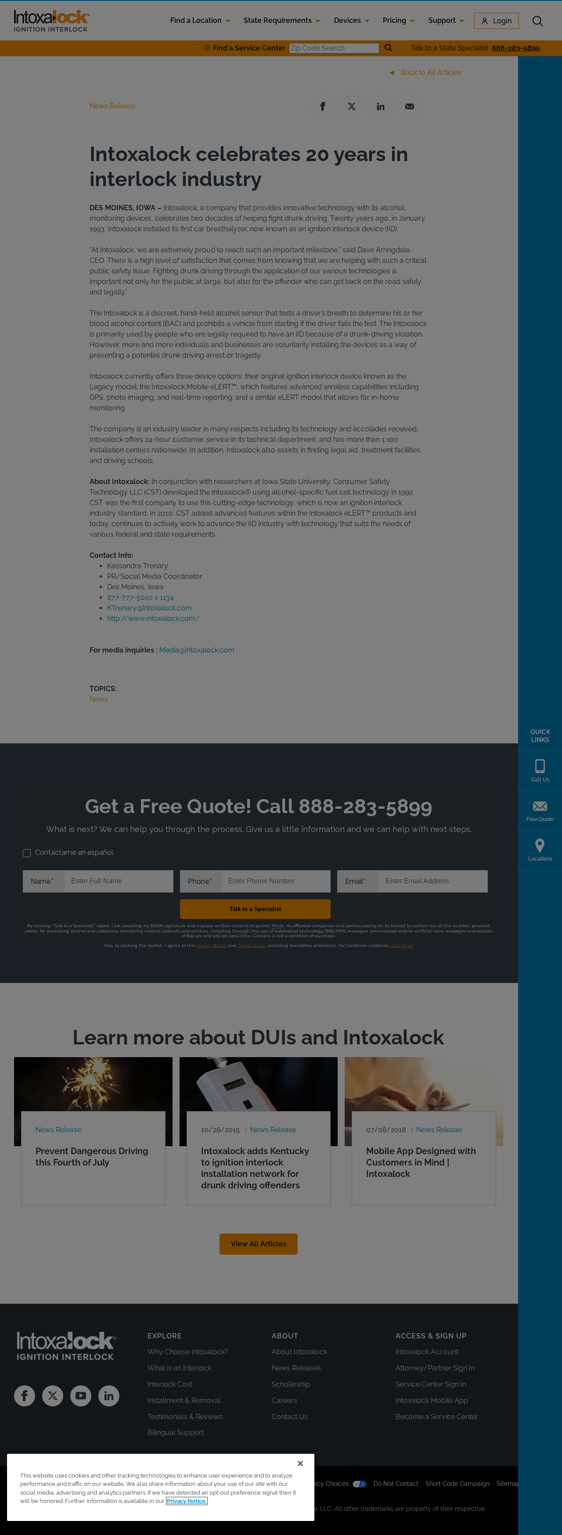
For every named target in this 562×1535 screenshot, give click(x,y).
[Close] (300, 1463)
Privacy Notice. (187, 1501)
